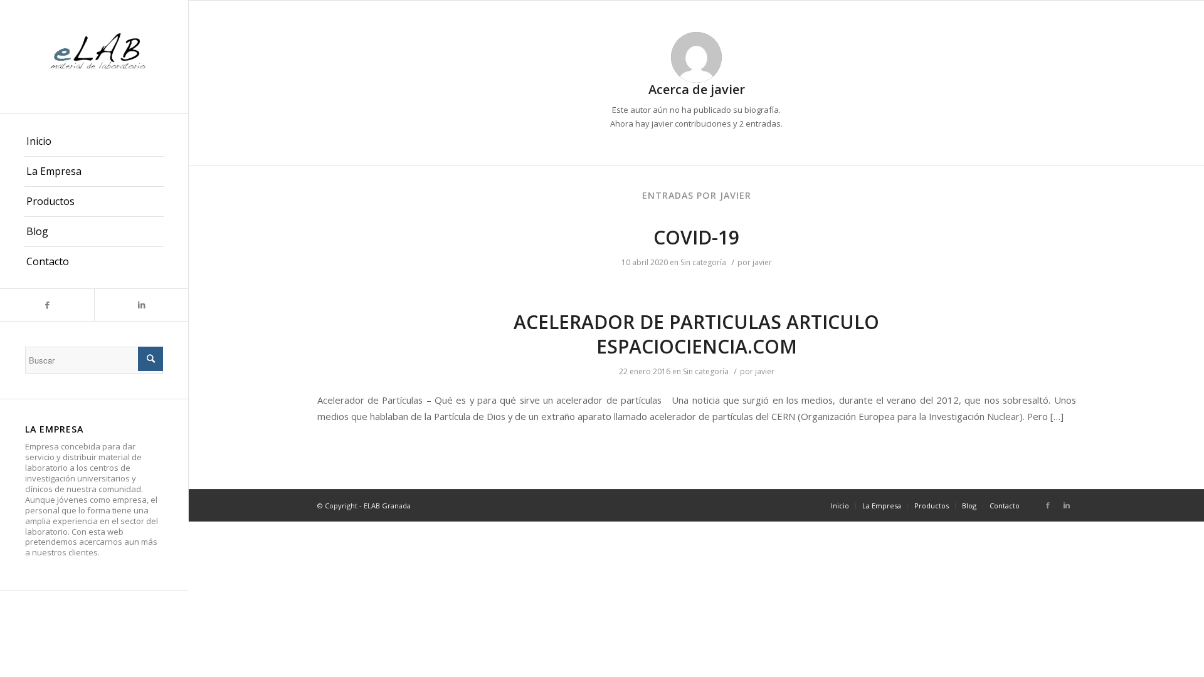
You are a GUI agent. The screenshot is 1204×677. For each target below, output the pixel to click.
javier (762, 262)
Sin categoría (703, 262)
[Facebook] (47, 305)
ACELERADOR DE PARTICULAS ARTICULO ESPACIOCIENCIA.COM (696, 334)
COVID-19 (696, 237)
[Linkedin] (141, 305)
